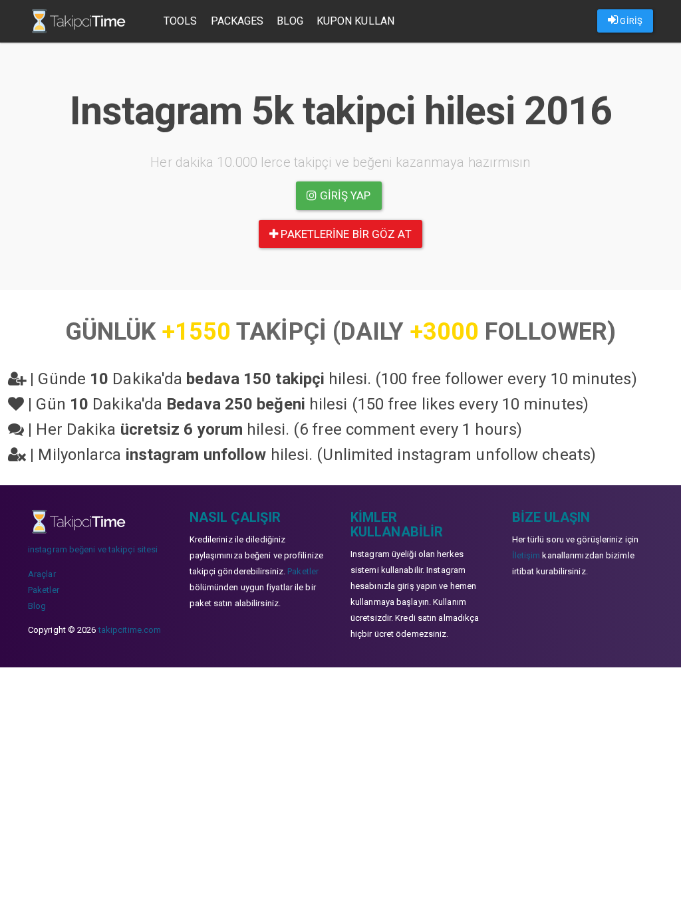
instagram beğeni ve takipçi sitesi (93, 549)
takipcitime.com (130, 630)
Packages (237, 21)
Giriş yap (344, 195)
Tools (181, 21)
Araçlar (42, 574)
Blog (290, 21)
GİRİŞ (630, 21)
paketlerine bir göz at (344, 234)
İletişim (526, 555)
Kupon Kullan (355, 21)
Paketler (43, 590)
